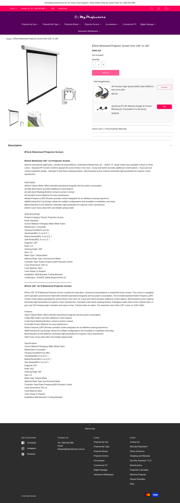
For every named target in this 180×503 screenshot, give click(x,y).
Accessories (99, 461)
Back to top (90, 429)
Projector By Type (101, 447)
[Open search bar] (153, 8)
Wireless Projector (138, 475)
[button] (15, 117)
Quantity (95, 59)
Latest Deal (62, 8)
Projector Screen (101, 456)
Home (9, 39)
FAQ (52, 8)
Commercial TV (129, 24)
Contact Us (135, 442)
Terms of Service (137, 451)
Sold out (105, 73)
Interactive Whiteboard (103, 475)
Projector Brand (101, 451)
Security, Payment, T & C (141, 461)
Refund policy (136, 465)
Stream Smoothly (137, 479)
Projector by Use (101, 442)
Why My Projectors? (138, 447)
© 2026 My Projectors (29, 496)
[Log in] (160, 8)
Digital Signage (100, 470)
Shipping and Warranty (140, 456)
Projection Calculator (139, 470)
